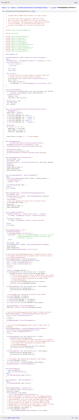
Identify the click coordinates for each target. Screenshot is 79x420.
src (9, 7)
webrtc (4, 7)
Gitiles (9, 417)
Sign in (75, 2)
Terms (17, 417)
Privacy (13, 417)
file (33, 11)
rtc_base (53, 7)
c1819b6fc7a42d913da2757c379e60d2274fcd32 (32, 7)
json (76, 417)
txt (72, 417)
